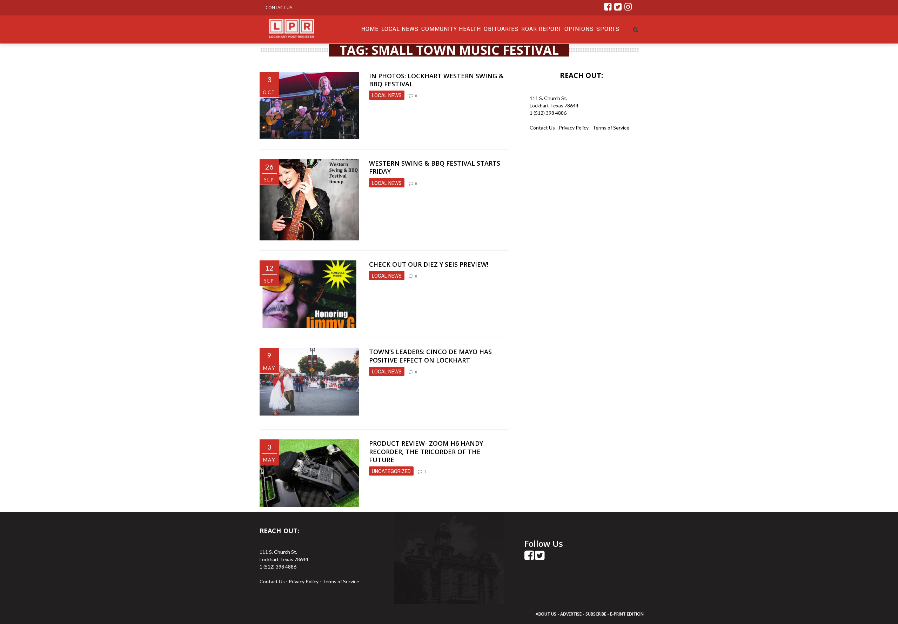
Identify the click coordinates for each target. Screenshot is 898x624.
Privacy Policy (574, 128)
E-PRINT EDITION (627, 614)
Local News (399, 29)
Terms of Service (610, 128)
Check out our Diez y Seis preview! (428, 264)
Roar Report (541, 29)
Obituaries (501, 29)
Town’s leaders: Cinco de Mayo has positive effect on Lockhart (430, 355)
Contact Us (279, 7)
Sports (607, 29)
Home (369, 29)
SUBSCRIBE (596, 614)
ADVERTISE (571, 614)
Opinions (579, 29)
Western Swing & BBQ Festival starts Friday (434, 167)
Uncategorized (391, 471)
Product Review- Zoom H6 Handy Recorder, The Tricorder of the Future (426, 451)
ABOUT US (546, 614)
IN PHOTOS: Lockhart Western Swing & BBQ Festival (436, 80)
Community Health (451, 29)
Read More (384, 130)
